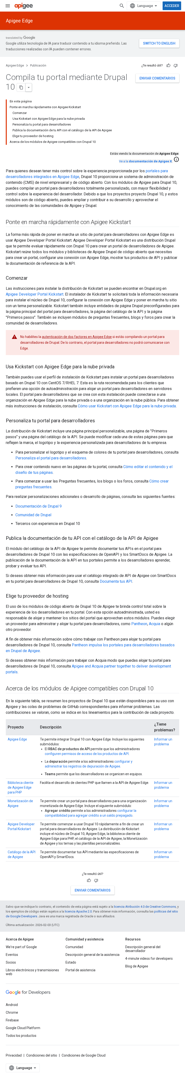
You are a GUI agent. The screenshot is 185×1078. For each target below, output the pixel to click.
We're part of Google (21, 947)
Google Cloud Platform (23, 1028)
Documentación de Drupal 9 (38, 506)
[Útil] (168, 65)
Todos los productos (21, 1036)
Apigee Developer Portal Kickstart (34, 294)
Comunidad (74, 947)
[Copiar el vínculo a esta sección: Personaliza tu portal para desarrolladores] (100, 421)
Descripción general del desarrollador (142, 949)
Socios (11, 962)
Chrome (12, 1012)
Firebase (12, 1020)
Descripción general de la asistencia (92, 955)
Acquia (154, 624)
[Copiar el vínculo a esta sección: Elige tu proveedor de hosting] (73, 596)
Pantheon (139, 624)
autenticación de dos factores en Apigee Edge (77, 337)
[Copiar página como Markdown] (21, 87)
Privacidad (14, 1055)
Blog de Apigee (136, 966)
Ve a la (145, 161)
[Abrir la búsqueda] (122, 6)
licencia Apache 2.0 (78, 911)
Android (12, 1005)
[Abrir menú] (8, 6)
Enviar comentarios (157, 78)
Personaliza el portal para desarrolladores (50, 458)
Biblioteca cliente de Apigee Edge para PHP (20, 787)
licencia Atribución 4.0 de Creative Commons (145, 906)
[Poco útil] (175, 65)
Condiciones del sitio (41, 1055)
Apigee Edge (19, 21)
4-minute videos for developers (149, 958)
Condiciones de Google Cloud (84, 1055)
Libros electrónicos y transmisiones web (32, 972)
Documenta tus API (116, 581)
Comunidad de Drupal (33, 515)
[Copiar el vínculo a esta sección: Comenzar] (32, 278)
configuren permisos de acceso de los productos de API (87, 754)
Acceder (172, 6)
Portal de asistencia (80, 970)
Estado (71, 962)
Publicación (38, 65)
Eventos (12, 955)
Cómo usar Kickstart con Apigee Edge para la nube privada (127, 406)
